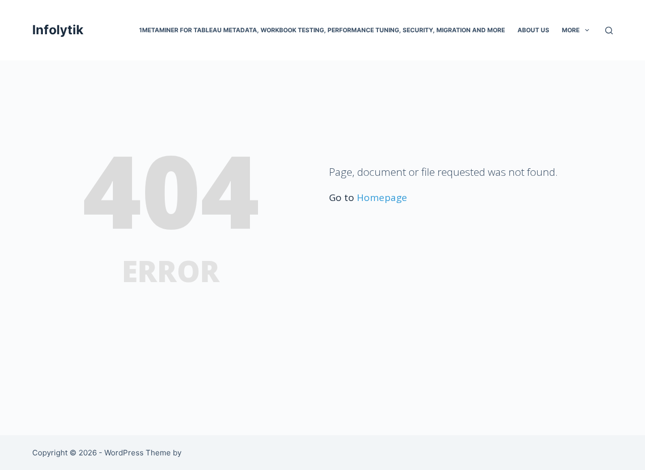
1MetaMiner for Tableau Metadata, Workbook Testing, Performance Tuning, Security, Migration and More (322, 30)
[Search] (609, 30)
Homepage (382, 197)
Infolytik (58, 29)
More (570, 30)
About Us (533, 30)
